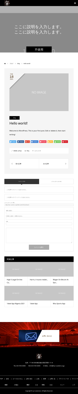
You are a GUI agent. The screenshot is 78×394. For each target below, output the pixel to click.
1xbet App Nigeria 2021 (16, 303)
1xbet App (34, 303)
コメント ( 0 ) (21, 181)
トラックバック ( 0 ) (56, 181)
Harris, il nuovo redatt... (39, 280)
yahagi (20, 151)
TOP (1, 379)
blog (14, 118)
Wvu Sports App (59, 303)
